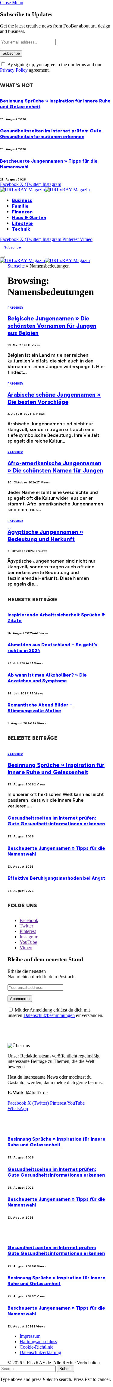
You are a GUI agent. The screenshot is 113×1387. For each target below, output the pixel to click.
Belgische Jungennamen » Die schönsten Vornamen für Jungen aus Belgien (52, 325)
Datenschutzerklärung (40, 1352)
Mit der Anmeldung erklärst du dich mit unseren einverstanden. (55, 1012)
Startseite (16, 265)
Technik (21, 229)
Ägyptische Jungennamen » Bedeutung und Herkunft (45, 535)
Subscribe (12, 247)
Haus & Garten (29, 217)
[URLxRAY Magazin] (45, 189)
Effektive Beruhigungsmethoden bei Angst (56, 878)
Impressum (30, 1336)
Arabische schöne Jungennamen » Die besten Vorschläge (54, 398)
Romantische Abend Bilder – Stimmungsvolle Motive (40, 707)
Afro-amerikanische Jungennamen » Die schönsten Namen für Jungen (55, 467)
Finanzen (22, 212)
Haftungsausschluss (38, 1341)
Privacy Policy (14, 70)
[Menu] (2, 257)
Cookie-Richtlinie (36, 1347)
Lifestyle (22, 223)
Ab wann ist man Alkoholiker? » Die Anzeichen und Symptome (47, 678)
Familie (20, 206)
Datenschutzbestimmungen (49, 1015)
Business (22, 200)
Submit (65, 1368)
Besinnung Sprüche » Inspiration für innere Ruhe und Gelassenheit (56, 768)
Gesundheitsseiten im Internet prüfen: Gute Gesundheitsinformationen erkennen (51, 133)
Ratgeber (15, 308)
